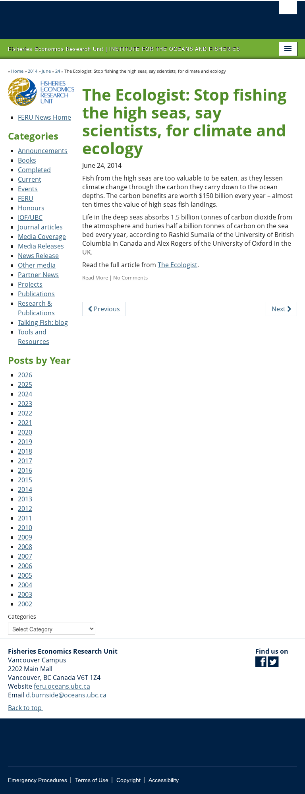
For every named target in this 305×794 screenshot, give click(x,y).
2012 (25, 508)
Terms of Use (91, 780)
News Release (38, 255)
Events (28, 188)
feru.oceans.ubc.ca (62, 686)
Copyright (128, 780)
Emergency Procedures (37, 780)
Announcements (43, 150)
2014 (32, 71)
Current (29, 179)
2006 (25, 565)
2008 (25, 546)
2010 (25, 527)
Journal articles (40, 227)
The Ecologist (177, 264)
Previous (106, 309)
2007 (25, 556)
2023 (25, 403)
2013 (25, 499)
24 (57, 71)
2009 (25, 537)
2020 (25, 432)
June (46, 71)
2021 (25, 422)
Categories (22, 616)
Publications (36, 293)
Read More (95, 277)
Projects (30, 284)
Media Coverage (42, 236)
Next (279, 309)
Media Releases (41, 246)
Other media (37, 265)
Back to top (25, 707)
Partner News (38, 274)
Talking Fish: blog (43, 322)
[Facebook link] (260, 664)
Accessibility (164, 780)
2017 (25, 460)
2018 (25, 451)
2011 (25, 518)
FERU (25, 198)
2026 (25, 375)
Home (17, 71)
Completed (34, 169)
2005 (25, 575)
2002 (25, 604)
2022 (25, 413)
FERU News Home (44, 117)
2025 (25, 384)
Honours (31, 208)
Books (27, 160)
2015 (25, 480)
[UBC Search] (288, 10)
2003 (25, 594)
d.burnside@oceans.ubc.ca (66, 695)
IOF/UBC (30, 217)
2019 (25, 441)
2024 (25, 394)
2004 (25, 584)
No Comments (130, 277)
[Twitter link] (273, 664)
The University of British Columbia (131, 16)
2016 (25, 470)
